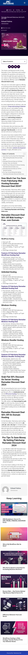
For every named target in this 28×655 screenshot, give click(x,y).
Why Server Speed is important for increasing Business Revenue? (14, 568)
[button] (24, 61)
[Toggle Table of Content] (23, 154)
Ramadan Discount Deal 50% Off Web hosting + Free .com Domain (12, 162)
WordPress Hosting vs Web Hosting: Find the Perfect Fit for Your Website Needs (13, 639)
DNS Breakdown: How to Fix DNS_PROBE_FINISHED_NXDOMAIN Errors (14, 520)
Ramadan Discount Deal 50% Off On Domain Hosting (12, 169)
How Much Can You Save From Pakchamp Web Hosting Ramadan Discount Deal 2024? (13, 157)
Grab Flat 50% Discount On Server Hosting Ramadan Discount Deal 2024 (14, 165)
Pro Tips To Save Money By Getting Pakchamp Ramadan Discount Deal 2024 (13, 173)
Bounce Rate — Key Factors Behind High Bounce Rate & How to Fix (14, 592)
